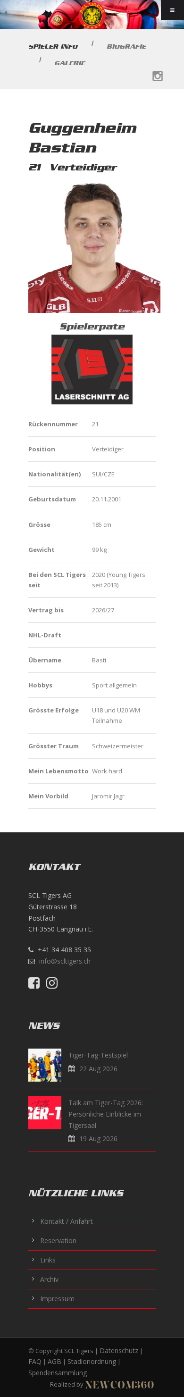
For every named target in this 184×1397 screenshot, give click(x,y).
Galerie (69, 63)
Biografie (126, 46)
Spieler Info (52, 46)
